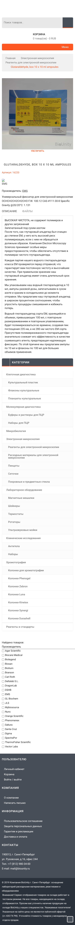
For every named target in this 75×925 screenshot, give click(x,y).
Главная (11, 58)
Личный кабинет (14, 769)
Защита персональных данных (23, 826)
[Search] (68, 22)
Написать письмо (15, 802)
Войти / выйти (13, 779)
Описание (9, 211)
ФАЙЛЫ (27, 211)
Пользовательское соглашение (23, 821)
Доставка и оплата (15, 836)
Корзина (39, 34)
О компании (11, 797)
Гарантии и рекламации (18, 831)
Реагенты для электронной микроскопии (31, 62)
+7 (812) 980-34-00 (19, 863)
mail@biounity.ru (20, 868)
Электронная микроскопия (37, 58)
